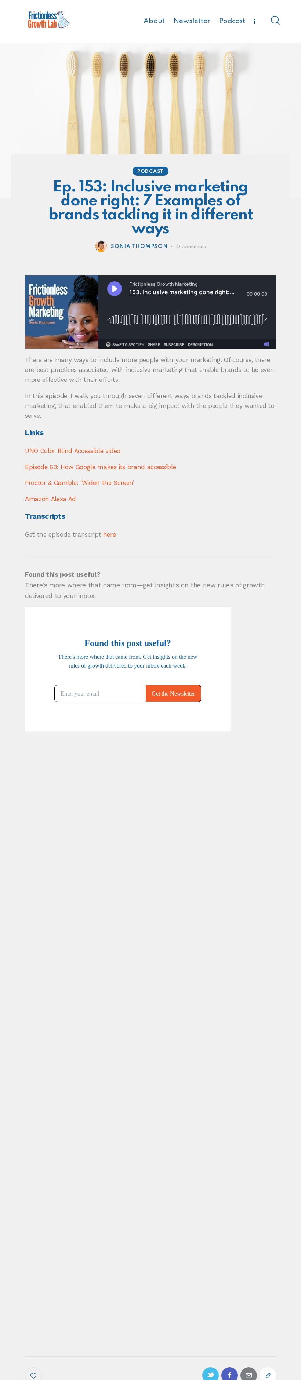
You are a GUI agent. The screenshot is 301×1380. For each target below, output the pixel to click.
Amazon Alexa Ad (50, 499)
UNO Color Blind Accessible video (72, 450)
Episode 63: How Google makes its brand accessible (100, 467)
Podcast (150, 171)
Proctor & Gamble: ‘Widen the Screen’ (79, 482)
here (109, 534)
